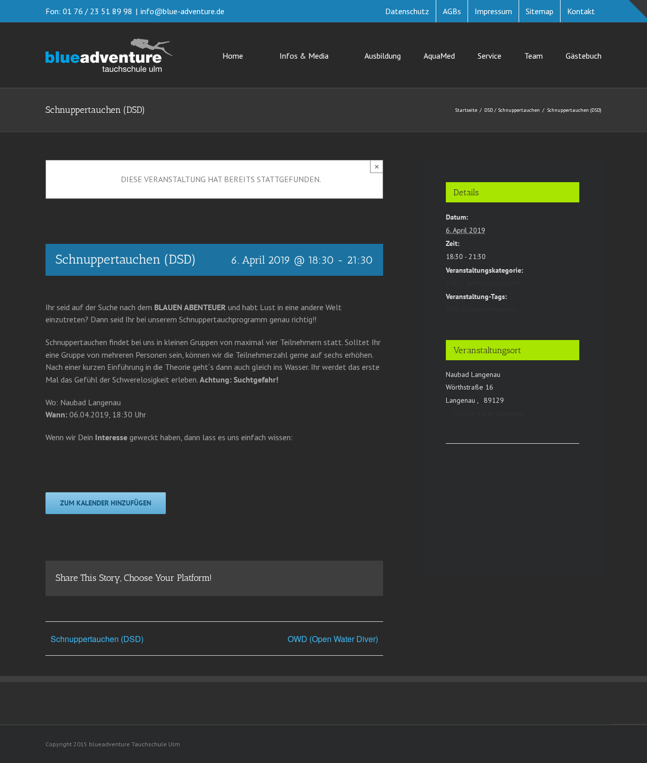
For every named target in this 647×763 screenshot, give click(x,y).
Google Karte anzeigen (488, 413)
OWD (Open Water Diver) (333, 639)
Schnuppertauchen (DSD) (97, 639)
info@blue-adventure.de (182, 11)
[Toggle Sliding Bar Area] (638, 9)
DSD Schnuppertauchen (481, 309)
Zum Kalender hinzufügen (105, 503)
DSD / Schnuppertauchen (483, 282)
